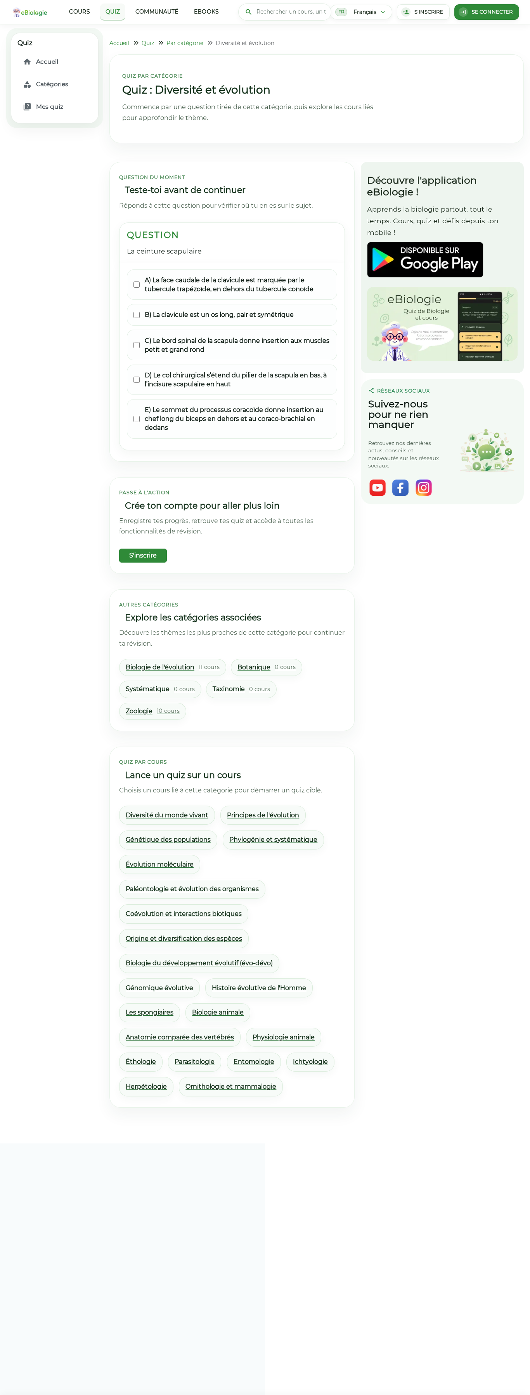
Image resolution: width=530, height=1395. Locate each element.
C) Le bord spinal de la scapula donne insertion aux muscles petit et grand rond (237, 345)
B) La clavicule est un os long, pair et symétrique (219, 314)
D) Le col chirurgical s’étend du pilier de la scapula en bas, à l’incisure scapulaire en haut (236, 380)
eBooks (206, 11)
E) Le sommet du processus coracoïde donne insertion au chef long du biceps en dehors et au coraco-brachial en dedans (234, 418)
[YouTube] (377, 487)
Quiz (113, 11)
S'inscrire (143, 555)
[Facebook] (400, 487)
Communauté (156, 11)
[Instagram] (423, 487)
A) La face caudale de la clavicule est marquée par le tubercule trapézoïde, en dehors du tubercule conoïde (229, 284)
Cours (79, 11)
